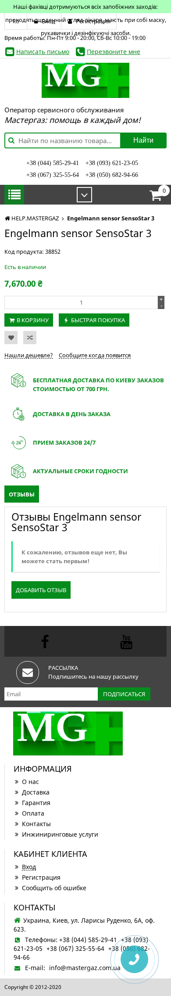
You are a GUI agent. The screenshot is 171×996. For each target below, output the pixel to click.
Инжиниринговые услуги (60, 834)
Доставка (36, 792)
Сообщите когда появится (95, 355)
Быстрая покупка (98, 320)
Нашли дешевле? (28, 355)
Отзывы (22, 494)
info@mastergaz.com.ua (85, 968)
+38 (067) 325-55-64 (52, 175)
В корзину (33, 320)
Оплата (33, 813)
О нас (30, 781)
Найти (143, 140)
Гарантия (36, 802)
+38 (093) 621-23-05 (112, 163)
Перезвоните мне (113, 51)
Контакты (36, 824)
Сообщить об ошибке (54, 888)
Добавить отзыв (41, 590)
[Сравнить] (29, 337)
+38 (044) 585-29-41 (52, 163)
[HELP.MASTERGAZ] (85, 80)
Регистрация (41, 877)
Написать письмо (42, 51)
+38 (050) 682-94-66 (112, 175)
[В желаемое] (11, 337)
